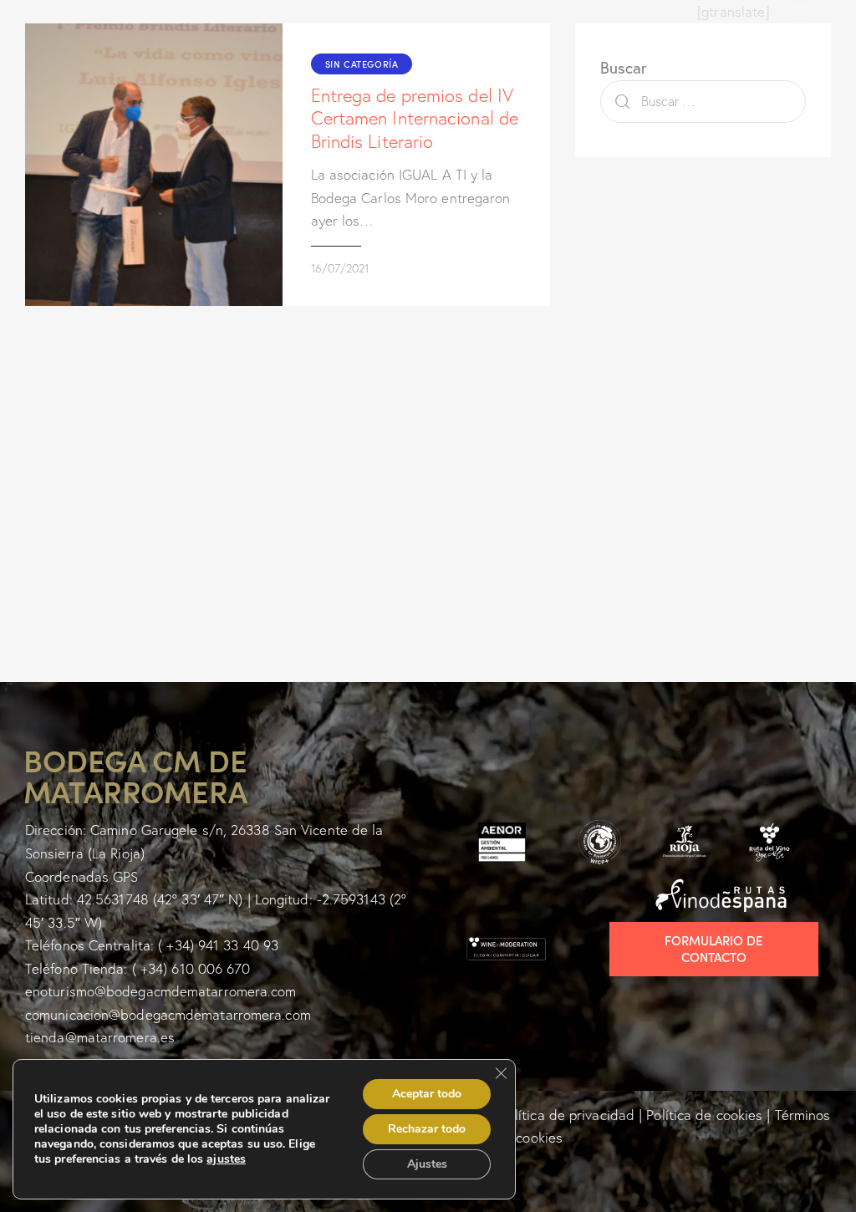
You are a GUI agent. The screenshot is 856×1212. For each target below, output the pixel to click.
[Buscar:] (703, 100)
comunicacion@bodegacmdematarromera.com (168, 1014)
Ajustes (427, 1164)
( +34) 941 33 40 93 (218, 945)
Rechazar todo (427, 1129)
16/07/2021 (340, 268)
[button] (800, 11)
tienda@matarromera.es (100, 1037)
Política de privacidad (567, 1114)
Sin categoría (362, 63)
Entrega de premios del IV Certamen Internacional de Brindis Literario (415, 118)
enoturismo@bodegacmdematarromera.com (161, 991)
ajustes (226, 1159)
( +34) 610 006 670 (191, 968)
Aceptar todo (426, 1094)
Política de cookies (704, 1114)
